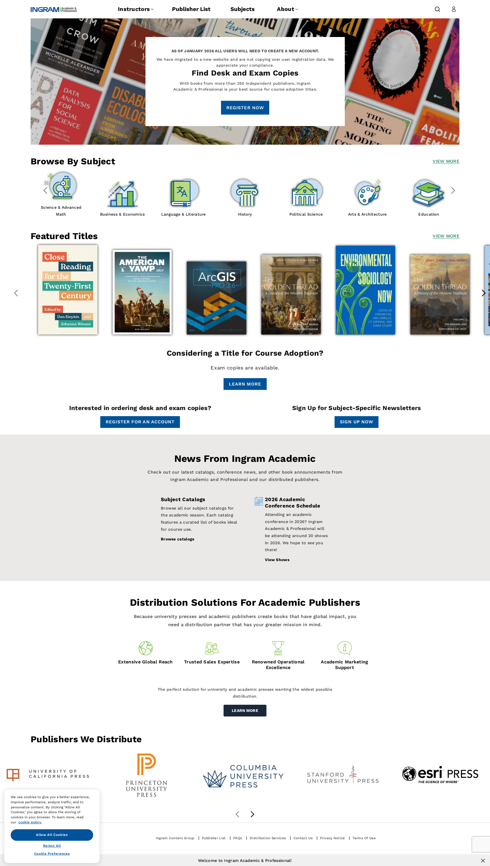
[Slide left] (45, 190)
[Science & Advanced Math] (73, 186)
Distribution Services (268, 838)
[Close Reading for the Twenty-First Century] (67, 290)
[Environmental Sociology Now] (365, 290)
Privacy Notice (332, 838)
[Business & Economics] (134, 193)
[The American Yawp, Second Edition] (142, 292)
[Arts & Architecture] (379, 193)
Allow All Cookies (52, 835)
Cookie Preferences (52, 854)
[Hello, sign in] (453, 9)
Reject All (52, 846)
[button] (437, 9)
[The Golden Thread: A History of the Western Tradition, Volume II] (440, 295)
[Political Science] (318, 193)
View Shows (277, 560)
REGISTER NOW (245, 107)
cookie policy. (30, 822)
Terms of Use (364, 838)
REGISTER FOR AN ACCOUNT (140, 421)
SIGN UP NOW (356, 421)
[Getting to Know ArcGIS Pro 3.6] (216, 298)
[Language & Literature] (195, 193)
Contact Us (303, 838)
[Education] (440, 193)
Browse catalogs (177, 539)
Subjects (242, 9)
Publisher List (191, 9)
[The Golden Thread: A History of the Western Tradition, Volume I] (291, 295)
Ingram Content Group (175, 838)
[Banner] (48, 775)
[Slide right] (453, 190)
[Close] (483, 860)
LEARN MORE (245, 384)
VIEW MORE (446, 161)
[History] (256, 193)
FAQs (237, 838)
